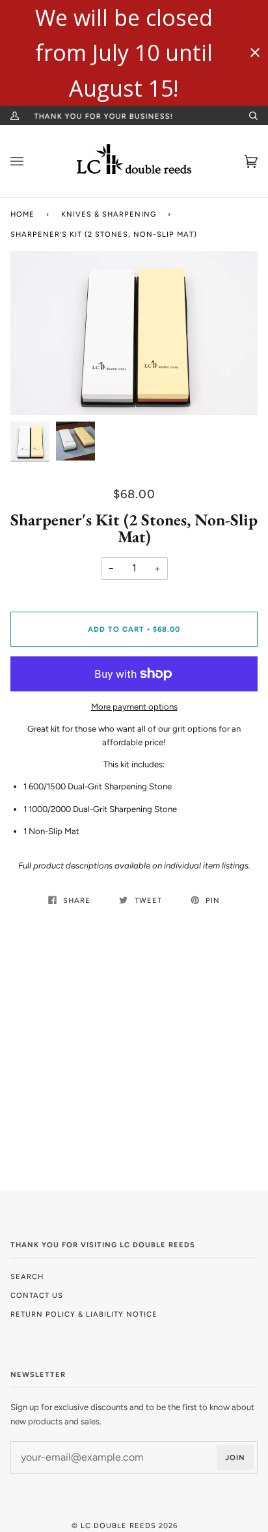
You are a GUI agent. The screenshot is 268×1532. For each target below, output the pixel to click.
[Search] (248, 115)
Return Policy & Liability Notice (83, 1314)
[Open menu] (29, 161)
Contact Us (36, 1295)
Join (235, 1457)
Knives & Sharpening (108, 214)
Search (27, 1276)
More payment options (134, 707)
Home (22, 214)
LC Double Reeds (118, 1525)
